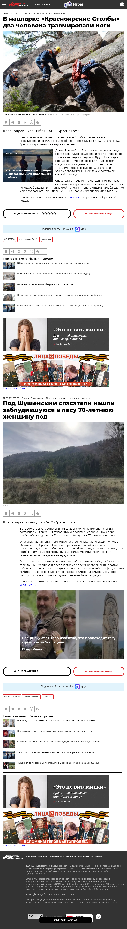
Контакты (31, 856)
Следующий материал (65, 920)
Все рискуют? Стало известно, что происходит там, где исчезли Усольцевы (68, 640)
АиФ (5, 505)
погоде (75, 197)
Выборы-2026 (57, 856)
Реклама (42, 856)
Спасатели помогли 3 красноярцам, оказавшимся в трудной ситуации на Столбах (59, 295)
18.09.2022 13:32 (10, 13)
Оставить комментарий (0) (99, 214)
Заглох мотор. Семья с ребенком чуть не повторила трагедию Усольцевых (55, 752)
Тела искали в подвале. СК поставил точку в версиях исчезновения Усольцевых (58, 763)
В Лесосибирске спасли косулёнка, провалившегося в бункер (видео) (53, 273)
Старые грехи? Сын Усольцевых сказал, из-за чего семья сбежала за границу (56, 731)
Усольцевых (28, 585)
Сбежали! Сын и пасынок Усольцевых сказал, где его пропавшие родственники (58, 741)
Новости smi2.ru (14, 388)
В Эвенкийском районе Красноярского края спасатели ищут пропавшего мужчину (60, 305)
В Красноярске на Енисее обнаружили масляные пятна (46, 284)
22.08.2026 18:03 (11, 398)
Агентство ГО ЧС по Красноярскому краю (68, 114)
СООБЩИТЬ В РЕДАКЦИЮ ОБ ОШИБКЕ (84, 856)
